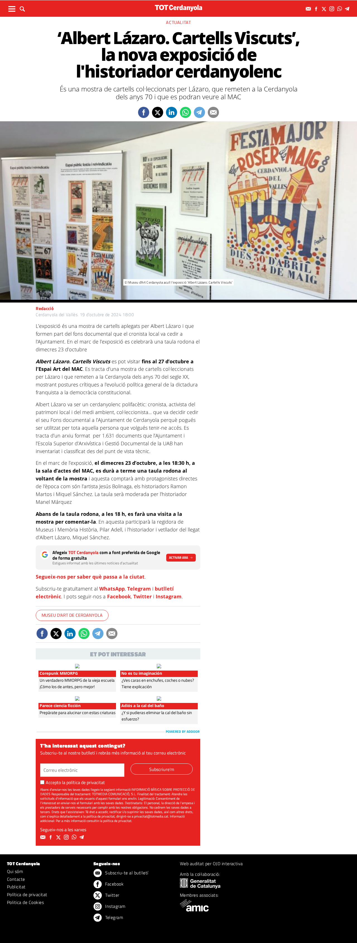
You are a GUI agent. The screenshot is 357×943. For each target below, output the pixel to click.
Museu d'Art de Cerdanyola (72, 615)
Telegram (139, 588)
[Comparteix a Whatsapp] (185, 112)
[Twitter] (324, 9)
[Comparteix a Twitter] (157, 112)
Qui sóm (15, 871)
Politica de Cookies (25, 902)
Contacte (16, 879)
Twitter (142, 596)
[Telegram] (348, 9)
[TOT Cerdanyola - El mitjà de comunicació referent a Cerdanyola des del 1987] (178, 8)
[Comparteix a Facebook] (143, 112)
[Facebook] (316, 9)
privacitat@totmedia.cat (151, 816)
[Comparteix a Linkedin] (171, 112)
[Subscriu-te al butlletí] (309, 9)
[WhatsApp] (340, 9)
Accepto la (75, 782)
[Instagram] (332, 9)
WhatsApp (112, 588)
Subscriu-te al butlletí (126, 872)
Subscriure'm (161, 769)
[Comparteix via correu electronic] (213, 112)
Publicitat (16, 886)
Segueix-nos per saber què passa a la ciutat (90, 576)
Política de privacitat (27, 894)
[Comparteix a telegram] (199, 112)
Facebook (119, 596)
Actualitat (178, 22)
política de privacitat (85, 782)
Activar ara (178, 557)
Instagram (169, 596)
